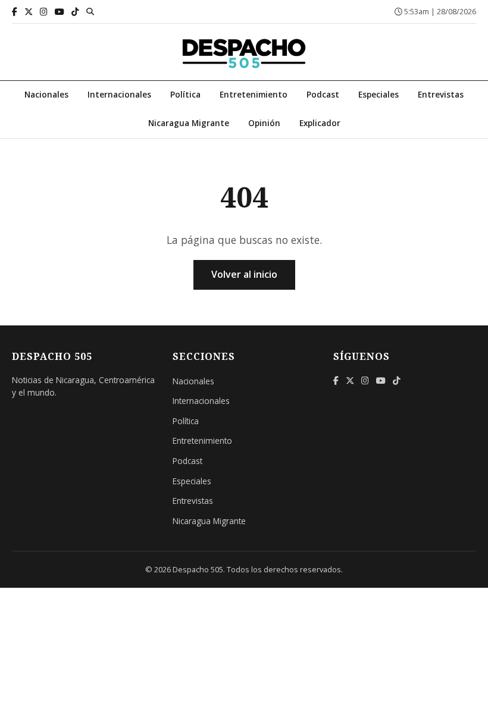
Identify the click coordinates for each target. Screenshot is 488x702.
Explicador (319, 123)
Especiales (378, 94)
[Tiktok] (75, 11)
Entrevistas (441, 94)
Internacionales (119, 94)
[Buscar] (90, 11)
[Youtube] (59, 11)
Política (185, 94)
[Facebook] (14, 11)
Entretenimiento (253, 94)
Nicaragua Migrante (188, 123)
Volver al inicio (244, 274)
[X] (28, 11)
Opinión (264, 123)
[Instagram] (44, 11)
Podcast (322, 94)
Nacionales (46, 94)
